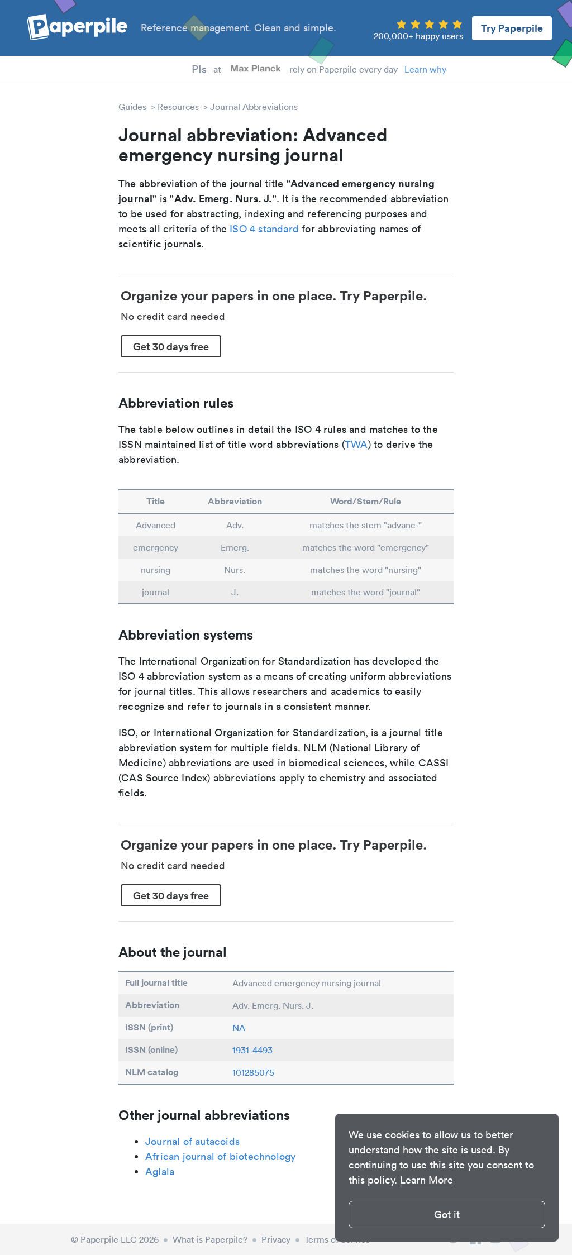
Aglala (159, 1171)
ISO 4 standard (264, 228)
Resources (178, 106)
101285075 (253, 1072)
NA (238, 1027)
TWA (356, 444)
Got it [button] (447, 1214)
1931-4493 (252, 1050)
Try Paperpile (512, 28)
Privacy (275, 1239)
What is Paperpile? (210, 1239)
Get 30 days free (171, 346)
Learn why (425, 69)
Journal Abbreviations (254, 106)
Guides (132, 106)
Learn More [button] (426, 1179)
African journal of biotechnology (220, 1156)
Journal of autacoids (192, 1141)
